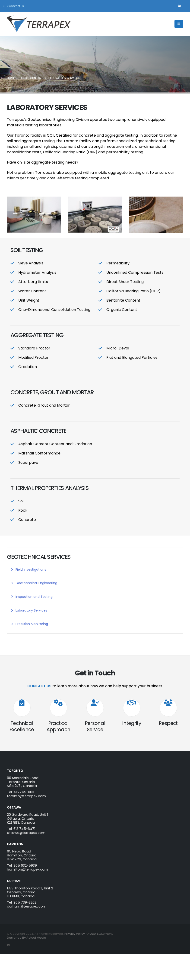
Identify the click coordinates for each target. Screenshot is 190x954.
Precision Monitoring (31, 624)
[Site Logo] (39, 24)
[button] (178, 24)
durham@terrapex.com (26, 906)
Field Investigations (30, 569)
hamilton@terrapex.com (27, 869)
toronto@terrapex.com (26, 796)
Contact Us (16, 6)
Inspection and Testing (34, 596)
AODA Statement (100, 933)
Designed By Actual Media (26, 937)
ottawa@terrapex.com (26, 832)
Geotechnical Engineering (36, 583)
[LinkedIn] (179, 6)
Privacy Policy (74, 933)
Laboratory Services (31, 610)
